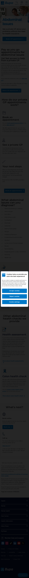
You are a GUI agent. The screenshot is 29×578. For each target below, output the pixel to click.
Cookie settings (14, 302)
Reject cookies (14, 296)
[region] (14, 289)
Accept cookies (14, 290)
